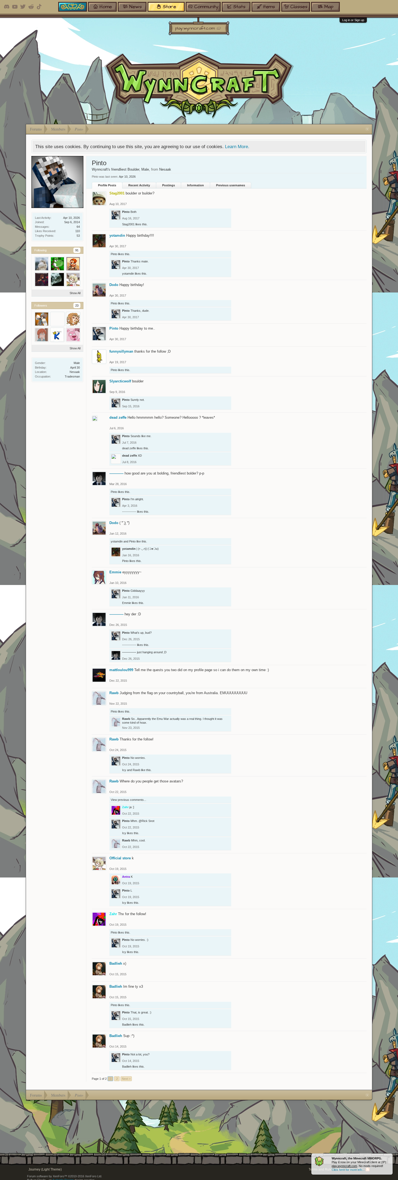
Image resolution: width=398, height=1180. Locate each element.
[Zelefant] (41, 334)
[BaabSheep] (57, 319)
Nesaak (75, 371)
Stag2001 (128, 224)
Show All (75, 293)
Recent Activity (139, 185)
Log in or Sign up (353, 20)
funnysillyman (121, 351)
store (169, 7)
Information (195, 185)
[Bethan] (41, 319)
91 (77, 250)
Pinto (126, 211)
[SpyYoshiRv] (57, 263)
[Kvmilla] (41, 279)
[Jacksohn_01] (57, 279)
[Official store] (73, 279)
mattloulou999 (121, 670)
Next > (126, 1078)
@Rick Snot (146, 821)
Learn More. (237, 146)
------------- (116, 473)
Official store (120, 858)
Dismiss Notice (389, 1157)
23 (77, 305)
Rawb (114, 693)
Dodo (113, 285)
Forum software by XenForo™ (64, 1176)
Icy (124, 770)
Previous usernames (230, 185)
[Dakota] (73, 263)
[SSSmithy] (73, 334)
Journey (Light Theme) (45, 1169)
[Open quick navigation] (367, 129)
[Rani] (73, 319)
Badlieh (115, 963)
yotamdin (117, 235)
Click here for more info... (348, 1169)
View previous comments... (128, 799)
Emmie (115, 572)
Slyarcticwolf (120, 381)
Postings (168, 185)
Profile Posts (107, 185)
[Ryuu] (41, 263)
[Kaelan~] (57, 334)
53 (78, 235)
